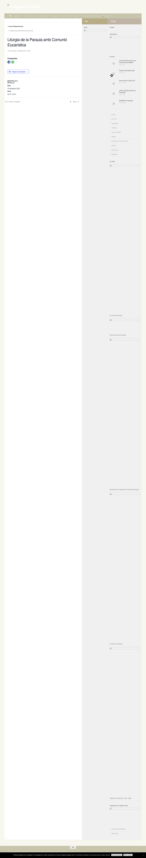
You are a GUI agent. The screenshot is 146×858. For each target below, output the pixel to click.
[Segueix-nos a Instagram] (131, 21)
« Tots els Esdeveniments (15, 26)
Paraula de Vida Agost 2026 (127, 70)
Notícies (17, 16)
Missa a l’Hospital (14, 102)
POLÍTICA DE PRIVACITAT (119, 829)
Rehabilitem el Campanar (126, 100)
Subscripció (115, 150)
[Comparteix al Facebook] (8, 62)
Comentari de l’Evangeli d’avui (91, 16)
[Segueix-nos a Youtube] (137, 21)
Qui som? (33, 16)
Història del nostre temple (118, 335)
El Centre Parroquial (116, 644)
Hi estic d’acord (117, 855)
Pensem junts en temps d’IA (127, 80)
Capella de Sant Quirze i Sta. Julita (120, 798)
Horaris (26, 16)
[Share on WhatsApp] (12, 62)
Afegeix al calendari (18, 72)
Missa (75, 102)
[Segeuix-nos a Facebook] (134, 21)
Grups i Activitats (66, 16)
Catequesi (55, 16)
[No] (144, 855)
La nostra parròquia (116, 315)
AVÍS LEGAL (115, 833)
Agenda (75, 16)
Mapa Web (114, 154)
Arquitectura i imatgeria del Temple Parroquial (124, 489)
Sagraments (44, 16)
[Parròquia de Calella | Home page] (23, 7)
